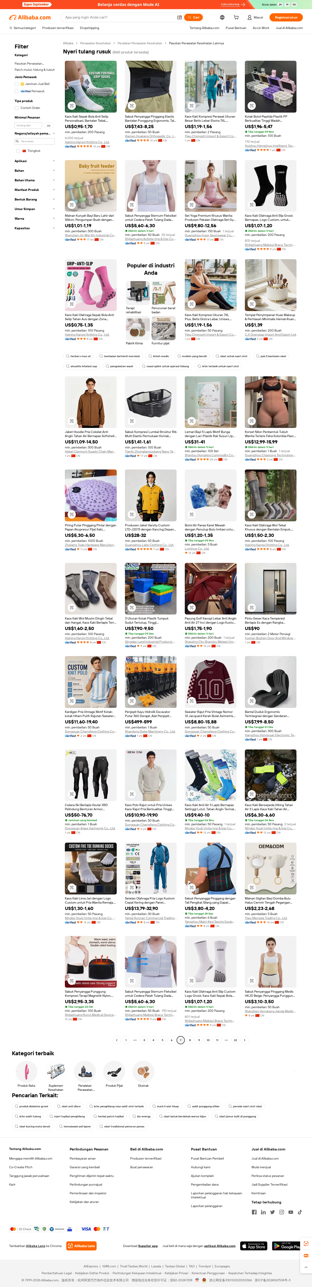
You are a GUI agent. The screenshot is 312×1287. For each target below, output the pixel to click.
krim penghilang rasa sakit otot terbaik (119, 1106)
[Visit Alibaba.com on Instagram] (281, 1212)
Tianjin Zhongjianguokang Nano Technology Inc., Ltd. (151, 451)
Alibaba (68, 43)
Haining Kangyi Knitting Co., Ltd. (87, 142)
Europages (222, 1266)
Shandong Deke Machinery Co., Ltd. (150, 731)
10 (208, 1040)
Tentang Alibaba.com (25, 1149)
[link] (306, 1244)
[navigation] (35, 542)
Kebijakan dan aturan (84, 1202)
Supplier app (148, 1246)
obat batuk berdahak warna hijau (185, 1116)
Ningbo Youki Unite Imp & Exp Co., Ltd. (211, 828)
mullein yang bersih (194, 356)
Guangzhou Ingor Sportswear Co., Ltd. (211, 235)
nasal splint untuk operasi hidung (168, 366)
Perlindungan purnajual (86, 1184)
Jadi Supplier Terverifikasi (269, 1184)
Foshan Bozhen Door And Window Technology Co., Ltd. (271, 638)
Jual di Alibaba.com (265, 1158)
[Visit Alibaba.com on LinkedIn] (263, 1212)
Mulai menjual (261, 1167)
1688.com (109, 1266)
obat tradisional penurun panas (124, 1126)
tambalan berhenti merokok (122, 356)
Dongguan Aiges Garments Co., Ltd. (90, 828)
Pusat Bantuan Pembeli (207, 1158)
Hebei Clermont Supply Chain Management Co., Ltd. (91, 451)
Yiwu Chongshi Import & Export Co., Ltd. (211, 136)
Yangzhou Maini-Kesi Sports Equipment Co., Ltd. (211, 921)
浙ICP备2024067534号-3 (273, 1280)
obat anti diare (71, 1106)
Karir (12, 1184)
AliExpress (91, 1266)
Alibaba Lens (35, 1246)
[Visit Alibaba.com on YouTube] (290, 1212)
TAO (192, 1266)
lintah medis (161, 356)
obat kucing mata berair (34, 1126)
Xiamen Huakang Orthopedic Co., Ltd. (151, 136)
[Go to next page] (245, 1040)
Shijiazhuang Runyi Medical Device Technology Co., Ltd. (91, 1015)
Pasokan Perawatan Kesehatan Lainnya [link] (196, 43)
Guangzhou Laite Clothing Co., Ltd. (149, 545)
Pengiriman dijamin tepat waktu (92, 1176)
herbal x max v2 (81, 356)
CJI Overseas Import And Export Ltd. (270, 334)
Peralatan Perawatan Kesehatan (140, 43)
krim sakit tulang (30, 1116)
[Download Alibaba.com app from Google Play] (287, 1245)
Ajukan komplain (202, 1176)
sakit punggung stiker (206, 1106)
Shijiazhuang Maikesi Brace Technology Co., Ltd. (271, 245)
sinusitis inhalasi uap (84, 366)
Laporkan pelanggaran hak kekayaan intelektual (216, 1195)
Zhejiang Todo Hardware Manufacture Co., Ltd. (91, 545)
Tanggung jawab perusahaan (29, 1176)
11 (217, 1040)
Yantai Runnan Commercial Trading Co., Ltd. (151, 918)
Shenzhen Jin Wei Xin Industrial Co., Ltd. (91, 235)
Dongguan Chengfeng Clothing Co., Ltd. (91, 731)
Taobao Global (175, 1266)
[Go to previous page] (117, 1040)
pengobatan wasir (121, 366)
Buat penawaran (141, 1167)
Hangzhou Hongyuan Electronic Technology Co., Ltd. (271, 735)
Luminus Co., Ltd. (197, 548)
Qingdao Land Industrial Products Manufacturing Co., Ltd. (151, 642)
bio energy (144, 1116)
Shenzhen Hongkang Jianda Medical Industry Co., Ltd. (271, 1011)
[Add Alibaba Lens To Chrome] (81, 1245)
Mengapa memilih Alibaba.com (30, 1158)
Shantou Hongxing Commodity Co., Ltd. (211, 455)
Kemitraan (258, 1193)
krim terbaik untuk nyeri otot (220, 366)
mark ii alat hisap (168, 1106)
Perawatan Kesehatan (95, 43)
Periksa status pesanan (267, 1176)
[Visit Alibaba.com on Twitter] (272, 1212)
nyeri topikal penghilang (69, 1116)
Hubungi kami (200, 1167)
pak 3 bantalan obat (273, 356)
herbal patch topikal (111, 1116)
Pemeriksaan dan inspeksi (88, 1193)
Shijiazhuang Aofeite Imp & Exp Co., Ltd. (151, 239)
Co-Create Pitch (20, 1167)
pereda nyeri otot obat (247, 1106)
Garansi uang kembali (85, 1167)
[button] (179, 17)
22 (235, 1040)
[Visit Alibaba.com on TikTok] (300, 1212)
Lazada (156, 1266)
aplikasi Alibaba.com (219, 1246)
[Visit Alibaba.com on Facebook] (254, 1212)
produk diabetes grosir (33, 1106)
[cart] (237, 18)
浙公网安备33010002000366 (230, 1280)
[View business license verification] (197, 1280)
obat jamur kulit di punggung (237, 1116)
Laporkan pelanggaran (206, 1206)
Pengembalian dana (205, 1184)
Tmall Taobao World (133, 1266)
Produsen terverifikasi (145, 1158)
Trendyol (204, 1266)
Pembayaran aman (83, 1158)
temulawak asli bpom (77, 1126)
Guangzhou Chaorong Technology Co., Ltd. (271, 455)
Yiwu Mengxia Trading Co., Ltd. (266, 918)
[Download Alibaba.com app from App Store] (253, 1245)
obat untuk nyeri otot (233, 356)
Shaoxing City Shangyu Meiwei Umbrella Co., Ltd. (211, 642)
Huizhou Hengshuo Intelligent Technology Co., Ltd (271, 146)
